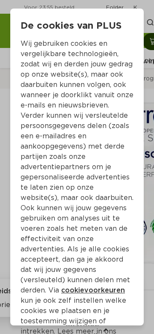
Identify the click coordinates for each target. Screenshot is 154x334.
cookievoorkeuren (93, 290)
